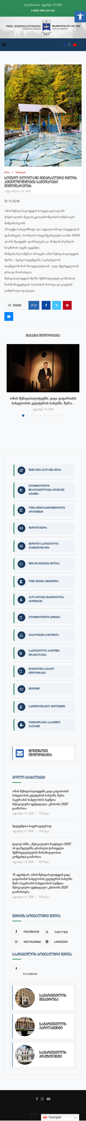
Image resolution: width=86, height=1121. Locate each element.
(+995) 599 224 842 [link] (43, 10)
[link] (80, 16)
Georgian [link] (54, 1117)
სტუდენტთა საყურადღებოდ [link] (32, 826)
